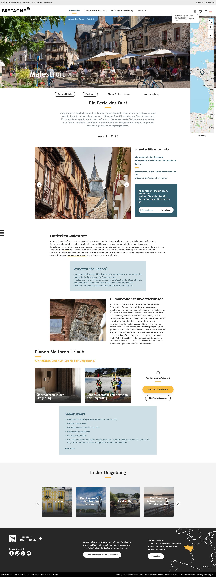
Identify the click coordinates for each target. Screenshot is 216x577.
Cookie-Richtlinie (171, 575)
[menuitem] (16, 10)
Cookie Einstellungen (187, 575)
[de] (211, 12)
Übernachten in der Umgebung (149, 157)
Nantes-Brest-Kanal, (77, 255)
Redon (66, 249)
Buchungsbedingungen (205, 575)
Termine (138, 164)
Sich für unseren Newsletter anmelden (102, 555)
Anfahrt (201, 136)
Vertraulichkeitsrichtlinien (154, 575)
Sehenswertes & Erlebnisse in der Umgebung (155, 160)
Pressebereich (201, 2)
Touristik (211, 2)
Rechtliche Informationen (133, 575)
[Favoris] (200, 11)
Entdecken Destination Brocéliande (151, 178)
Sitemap (119, 575)
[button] (206, 11)
